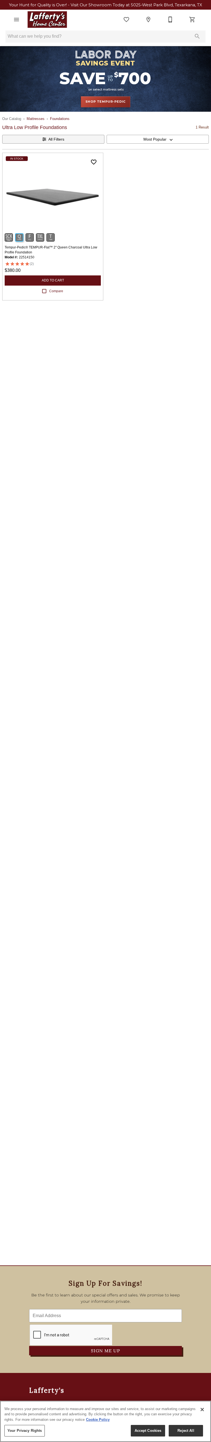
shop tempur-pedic (105, 101)
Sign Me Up (105, 1350)
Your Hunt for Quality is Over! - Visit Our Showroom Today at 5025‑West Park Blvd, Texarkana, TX (105, 4)
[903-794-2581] (170, 19)
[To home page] (47, 19)
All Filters (56, 139)
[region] (105, 1421)
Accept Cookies (148, 1431)
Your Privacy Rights (24, 1431)
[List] (126, 19)
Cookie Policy (98, 1420)
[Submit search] (197, 36)
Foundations (60, 119)
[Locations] (148, 19)
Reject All (185, 1431)
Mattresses (36, 119)
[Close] (202, 1409)
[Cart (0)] (192, 19)
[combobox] (158, 139)
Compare (56, 291)
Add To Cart (53, 280)
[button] (16, 19)
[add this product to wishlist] (93, 162)
